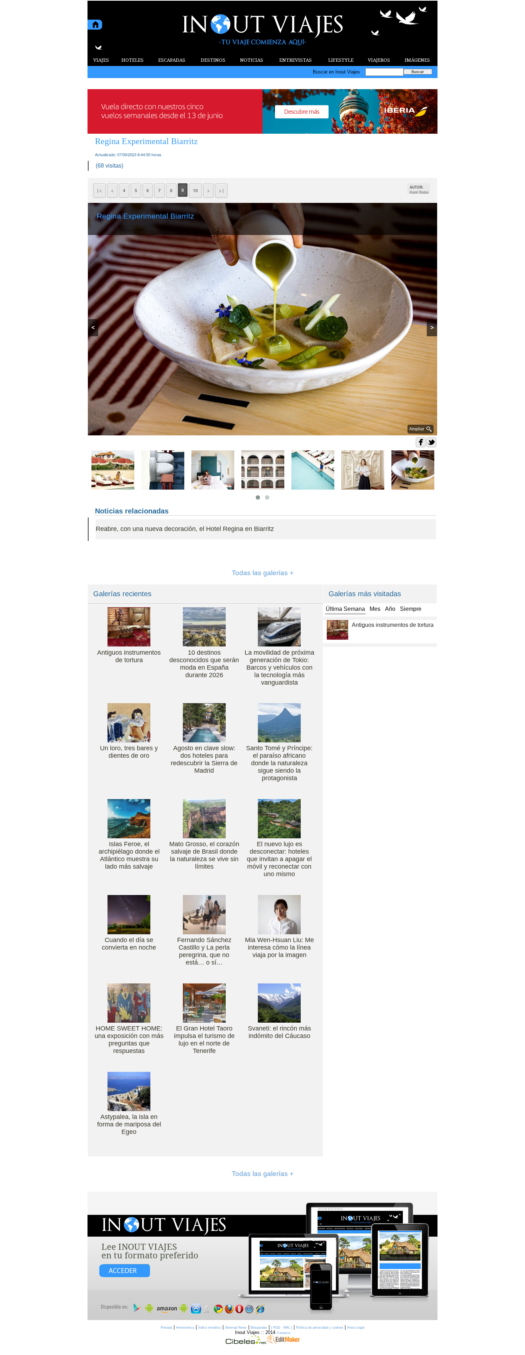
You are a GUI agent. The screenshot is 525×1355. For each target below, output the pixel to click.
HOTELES (132, 60)
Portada (166, 1327)
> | (221, 190)
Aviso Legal (355, 1327)
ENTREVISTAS (295, 60)
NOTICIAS (251, 60)
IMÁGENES (417, 60)
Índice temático (209, 1327)
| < (99, 190)
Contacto (283, 1333)
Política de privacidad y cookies (319, 1327)
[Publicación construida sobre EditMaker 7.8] (283, 1342)
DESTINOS (213, 60)
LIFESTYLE (341, 60)
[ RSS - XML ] (281, 1327)
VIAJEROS (379, 60)
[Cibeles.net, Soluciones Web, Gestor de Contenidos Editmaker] (246, 1342)
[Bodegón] (263, 1256)
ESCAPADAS (171, 60)
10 (195, 190)
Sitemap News (236, 1327)
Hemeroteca (185, 1327)
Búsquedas (259, 1327)
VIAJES (101, 60)
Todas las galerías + (263, 573)
